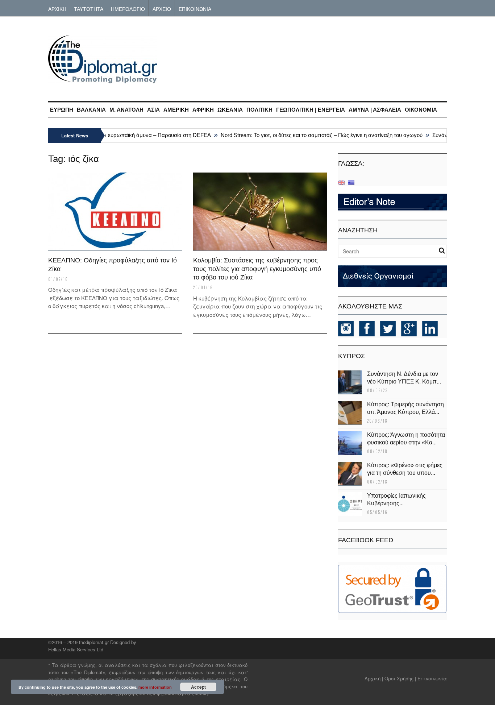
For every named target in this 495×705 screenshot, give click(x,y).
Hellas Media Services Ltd (75, 649)
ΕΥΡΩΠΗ (61, 110)
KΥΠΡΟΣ (351, 356)
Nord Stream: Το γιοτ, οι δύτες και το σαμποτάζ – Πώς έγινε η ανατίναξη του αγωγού (315, 135)
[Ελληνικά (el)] (351, 182)
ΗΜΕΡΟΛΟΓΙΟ (128, 8)
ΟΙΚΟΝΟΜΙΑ (421, 110)
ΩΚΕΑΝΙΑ (230, 110)
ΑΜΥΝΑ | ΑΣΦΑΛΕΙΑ (375, 110)
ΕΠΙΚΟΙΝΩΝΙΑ (195, 8)
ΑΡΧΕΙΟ (162, 8)
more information (155, 687)
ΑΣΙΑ (153, 110)
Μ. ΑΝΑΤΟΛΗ (126, 110)
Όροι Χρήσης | (400, 678)
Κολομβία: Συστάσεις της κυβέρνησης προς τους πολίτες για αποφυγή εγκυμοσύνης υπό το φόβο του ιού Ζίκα (257, 269)
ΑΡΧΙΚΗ (57, 8)
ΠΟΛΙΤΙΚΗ (259, 110)
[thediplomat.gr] (102, 80)
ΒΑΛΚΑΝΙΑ (91, 110)
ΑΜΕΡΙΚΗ (176, 110)
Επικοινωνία (432, 678)
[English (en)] (341, 182)
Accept (198, 687)
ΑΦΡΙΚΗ (203, 110)
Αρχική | (374, 678)
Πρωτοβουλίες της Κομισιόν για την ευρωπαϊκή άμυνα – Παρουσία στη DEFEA (110, 135)
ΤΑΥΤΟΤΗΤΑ (88, 8)
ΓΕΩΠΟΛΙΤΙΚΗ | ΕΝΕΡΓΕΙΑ (310, 110)
